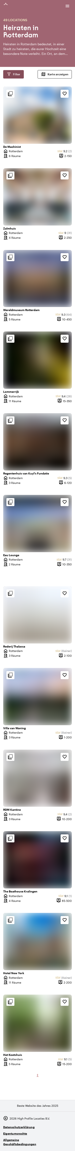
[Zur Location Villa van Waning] (37, 696)
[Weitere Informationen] (10, 94)
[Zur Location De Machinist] (37, 115)
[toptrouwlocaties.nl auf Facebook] (57, 1142)
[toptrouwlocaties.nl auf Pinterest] (68, 1142)
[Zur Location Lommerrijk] (37, 360)
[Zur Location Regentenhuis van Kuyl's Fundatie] (37, 441)
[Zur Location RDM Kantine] (37, 778)
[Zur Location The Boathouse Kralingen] (37, 859)
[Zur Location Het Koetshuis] (37, 1023)
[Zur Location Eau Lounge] (37, 523)
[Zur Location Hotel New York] (37, 941)
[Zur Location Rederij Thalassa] (37, 614)
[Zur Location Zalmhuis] (37, 197)
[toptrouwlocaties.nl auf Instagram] (46, 1142)
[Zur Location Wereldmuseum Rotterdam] (37, 278)
